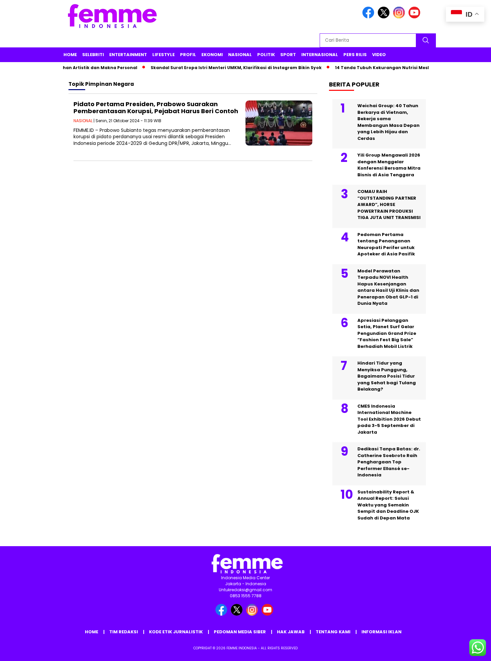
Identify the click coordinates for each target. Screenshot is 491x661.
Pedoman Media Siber (240, 632)
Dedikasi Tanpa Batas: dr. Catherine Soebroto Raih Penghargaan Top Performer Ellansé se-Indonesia (388, 462)
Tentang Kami (333, 632)
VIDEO (379, 54)
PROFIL (188, 54)
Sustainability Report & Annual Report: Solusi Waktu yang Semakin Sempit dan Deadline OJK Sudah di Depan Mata (388, 505)
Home (70, 54)
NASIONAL (240, 54)
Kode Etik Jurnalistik (176, 632)
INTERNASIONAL (319, 54)
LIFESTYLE (163, 54)
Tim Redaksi (123, 632)
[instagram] (400, 16)
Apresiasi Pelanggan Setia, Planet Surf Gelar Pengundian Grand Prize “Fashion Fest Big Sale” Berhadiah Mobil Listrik (386, 333)
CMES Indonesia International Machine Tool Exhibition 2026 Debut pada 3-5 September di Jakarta (389, 419)
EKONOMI (212, 54)
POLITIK (266, 54)
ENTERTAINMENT (128, 54)
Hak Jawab (291, 632)
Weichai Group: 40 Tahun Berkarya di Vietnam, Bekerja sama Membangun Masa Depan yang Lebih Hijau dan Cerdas (388, 122)
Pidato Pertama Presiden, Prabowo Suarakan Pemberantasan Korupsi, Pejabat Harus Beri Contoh (155, 108)
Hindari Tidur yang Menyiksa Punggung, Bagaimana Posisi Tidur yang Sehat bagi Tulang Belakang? (386, 376)
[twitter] (385, 16)
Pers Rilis (355, 54)
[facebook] (369, 16)
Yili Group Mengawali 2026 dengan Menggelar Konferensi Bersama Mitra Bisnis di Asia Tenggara (389, 165)
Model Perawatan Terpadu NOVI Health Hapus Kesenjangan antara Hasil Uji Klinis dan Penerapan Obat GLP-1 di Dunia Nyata (388, 287)
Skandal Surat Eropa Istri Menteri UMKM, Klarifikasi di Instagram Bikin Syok (227, 67)
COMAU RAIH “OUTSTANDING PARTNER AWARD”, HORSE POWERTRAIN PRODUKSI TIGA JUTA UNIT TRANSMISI (389, 204)
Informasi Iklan (381, 632)
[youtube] (415, 16)
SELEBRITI (93, 54)
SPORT (288, 54)
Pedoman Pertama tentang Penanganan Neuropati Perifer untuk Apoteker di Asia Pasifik (386, 244)
